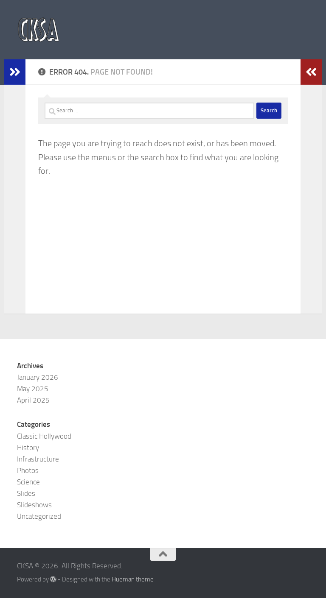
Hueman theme (133, 579)
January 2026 (37, 377)
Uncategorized (39, 516)
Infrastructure (38, 459)
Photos (28, 470)
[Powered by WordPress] (53, 579)
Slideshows (34, 505)
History (28, 447)
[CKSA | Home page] (38, 29)
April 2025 (33, 400)
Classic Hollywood (44, 436)
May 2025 (32, 388)
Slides (26, 493)
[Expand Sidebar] (14, 72)
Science (28, 482)
